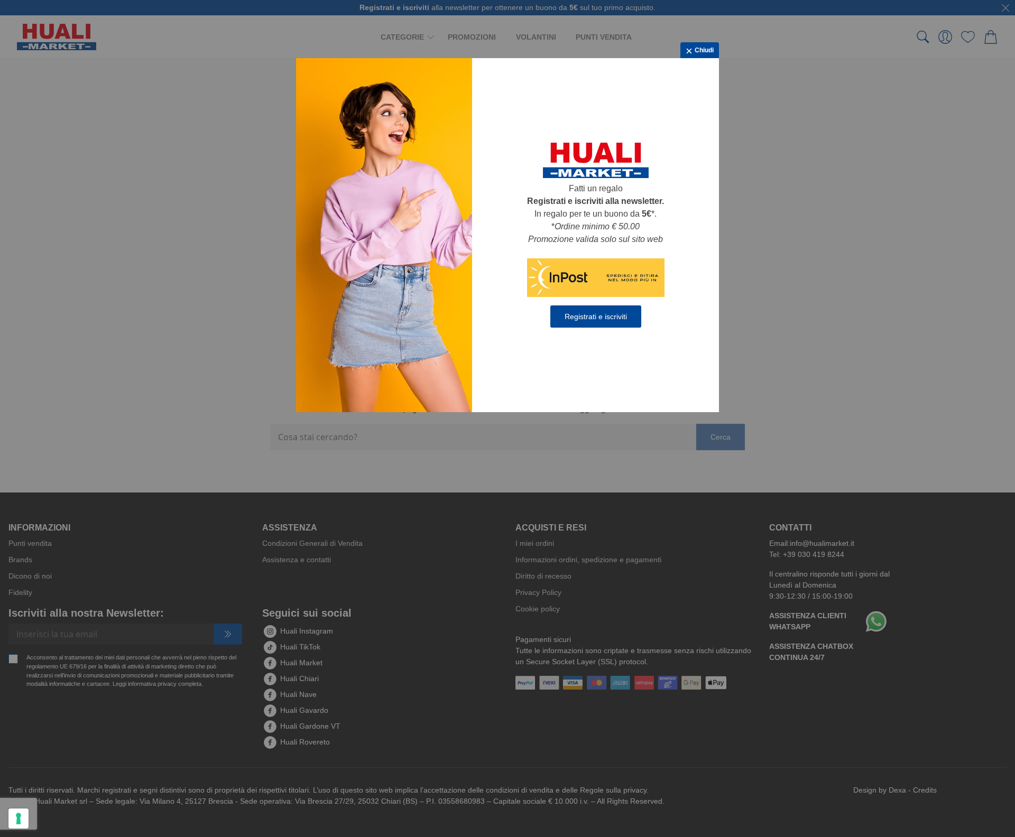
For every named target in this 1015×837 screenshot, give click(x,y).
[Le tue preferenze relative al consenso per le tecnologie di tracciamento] (18, 818)
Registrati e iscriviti (596, 316)
